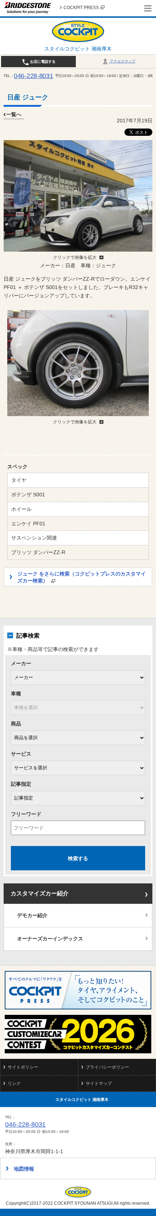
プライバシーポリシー (107, 1067)
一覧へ (13, 114)
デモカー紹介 (32, 915)
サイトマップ (99, 1083)
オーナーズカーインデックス (50, 939)
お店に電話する (42, 62)
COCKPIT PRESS (81, 7)
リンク (14, 1083)
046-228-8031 (33, 76)
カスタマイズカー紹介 (40, 893)
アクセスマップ (122, 61)
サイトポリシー (23, 1067)
